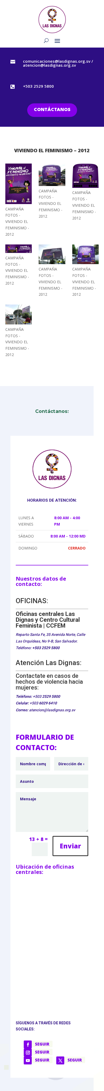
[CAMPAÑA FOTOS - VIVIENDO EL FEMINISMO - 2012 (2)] (18, 184)
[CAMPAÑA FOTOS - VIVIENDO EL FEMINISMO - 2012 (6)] (52, 255)
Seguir (42, 1044)
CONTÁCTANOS (52, 110)
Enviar (70, 845)
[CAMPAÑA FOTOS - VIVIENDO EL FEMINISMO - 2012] (18, 315)
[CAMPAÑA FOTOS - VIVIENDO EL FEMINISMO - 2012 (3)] (52, 175)
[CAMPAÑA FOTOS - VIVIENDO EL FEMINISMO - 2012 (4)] (85, 176)
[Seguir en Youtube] (28, 1060)
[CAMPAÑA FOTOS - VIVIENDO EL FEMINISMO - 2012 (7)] (85, 255)
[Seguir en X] (60, 1060)
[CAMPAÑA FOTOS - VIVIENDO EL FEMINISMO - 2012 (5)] (18, 249)
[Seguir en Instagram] (28, 1052)
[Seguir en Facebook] (28, 1044)
